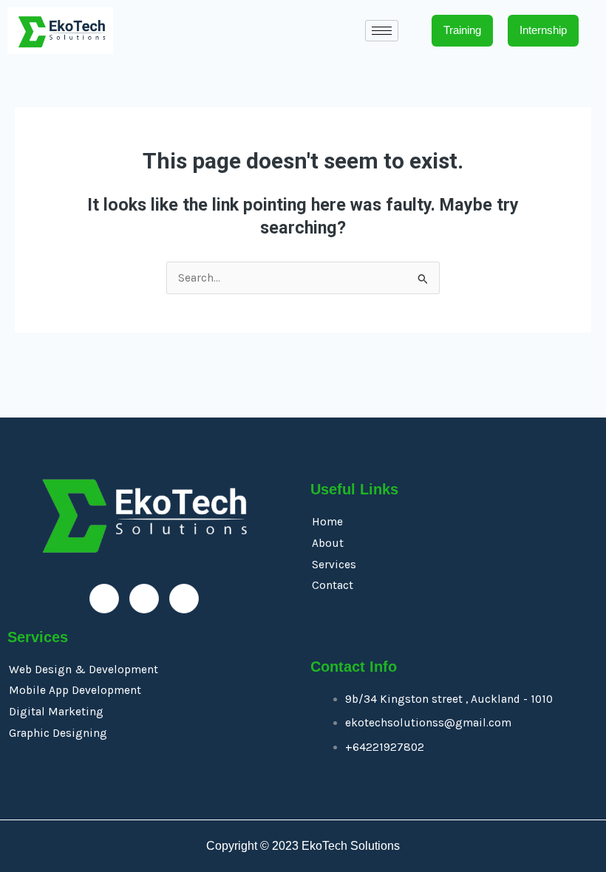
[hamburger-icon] (381, 30)
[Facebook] (104, 598)
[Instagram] (184, 598)
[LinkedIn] (144, 598)
